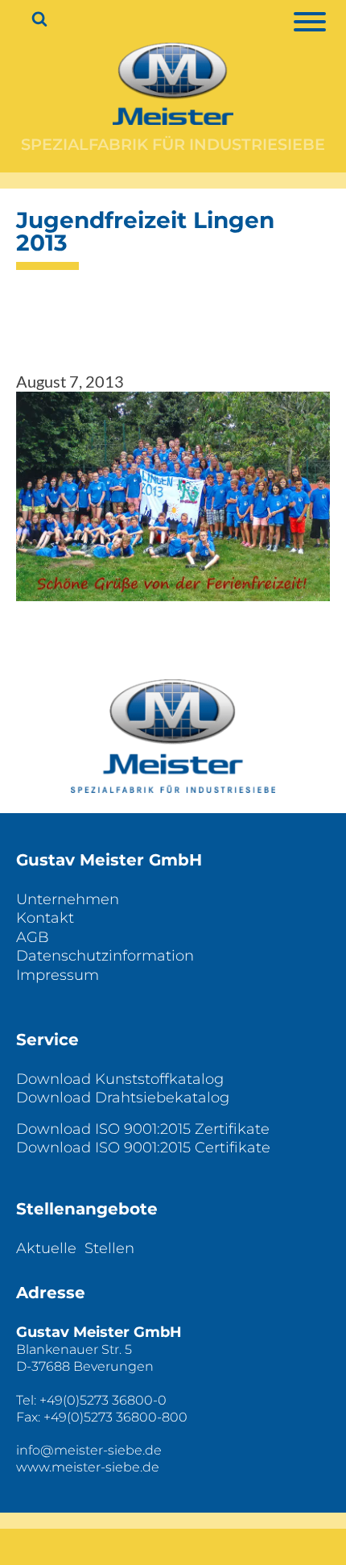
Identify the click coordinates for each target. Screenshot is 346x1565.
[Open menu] (318, 21)
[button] (173, 496)
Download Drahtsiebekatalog (122, 1097)
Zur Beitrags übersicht (173, 647)
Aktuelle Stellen (75, 1248)
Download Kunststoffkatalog (120, 1079)
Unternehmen (67, 899)
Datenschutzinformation (105, 956)
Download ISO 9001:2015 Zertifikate (143, 1129)
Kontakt (45, 918)
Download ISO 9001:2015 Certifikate (143, 1147)
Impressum (57, 975)
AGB (32, 937)
